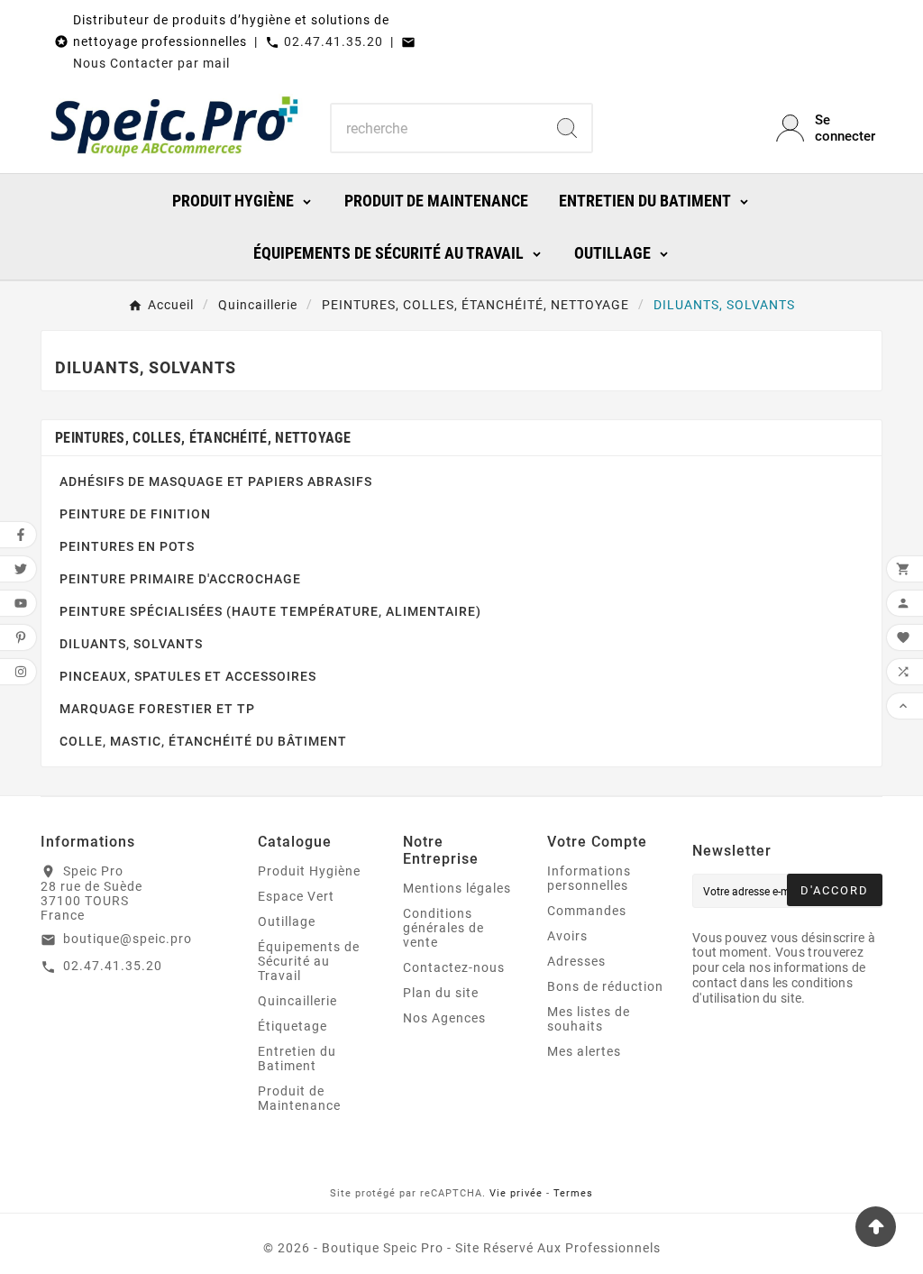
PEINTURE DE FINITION (135, 514)
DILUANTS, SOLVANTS (131, 644)
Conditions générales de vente (443, 927)
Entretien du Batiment (297, 1058)
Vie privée (516, 1193)
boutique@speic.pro (127, 938)
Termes (573, 1193)
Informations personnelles (589, 878)
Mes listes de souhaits (588, 1018)
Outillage (286, 921)
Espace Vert (296, 896)
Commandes (586, 910)
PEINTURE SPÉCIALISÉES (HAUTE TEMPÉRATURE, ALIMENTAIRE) (270, 611)
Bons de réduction (605, 986)
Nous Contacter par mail (151, 63)
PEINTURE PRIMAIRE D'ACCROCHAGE (180, 579)
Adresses (576, 961)
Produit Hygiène (309, 871)
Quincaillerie (297, 1001)
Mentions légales (457, 888)
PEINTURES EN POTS (127, 546)
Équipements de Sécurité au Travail (309, 961)
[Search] (567, 128)
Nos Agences (444, 1018)
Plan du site (441, 992)
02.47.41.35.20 (333, 41)
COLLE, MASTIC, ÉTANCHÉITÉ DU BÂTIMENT (203, 741)
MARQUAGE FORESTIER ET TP (157, 708)
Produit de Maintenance (299, 1098)
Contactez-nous (454, 967)
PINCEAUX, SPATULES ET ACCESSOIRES (187, 676)
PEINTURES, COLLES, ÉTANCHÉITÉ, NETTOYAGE (203, 437)
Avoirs (567, 936)
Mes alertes (584, 1051)
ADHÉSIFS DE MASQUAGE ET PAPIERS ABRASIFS (215, 481)
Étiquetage (292, 1026)
